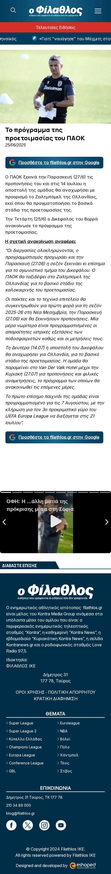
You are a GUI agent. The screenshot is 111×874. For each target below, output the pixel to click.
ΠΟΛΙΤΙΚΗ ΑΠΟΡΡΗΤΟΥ (72, 692)
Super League (21, 723)
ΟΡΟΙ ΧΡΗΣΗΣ (31, 692)
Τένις (64, 763)
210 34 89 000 (18, 805)
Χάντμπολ (69, 755)
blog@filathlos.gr (20, 813)
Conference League (26, 763)
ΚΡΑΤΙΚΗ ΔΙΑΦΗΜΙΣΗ (55, 698)
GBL (12, 771)
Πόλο (65, 747)
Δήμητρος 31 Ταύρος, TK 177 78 (34, 797)
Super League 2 (22, 731)
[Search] (13, 10)
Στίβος (66, 771)
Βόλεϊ (65, 739)
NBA (63, 731)
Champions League (25, 747)
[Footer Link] (11, 825)
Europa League (22, 755)
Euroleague (70, 723)
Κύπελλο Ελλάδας (25, 739)
